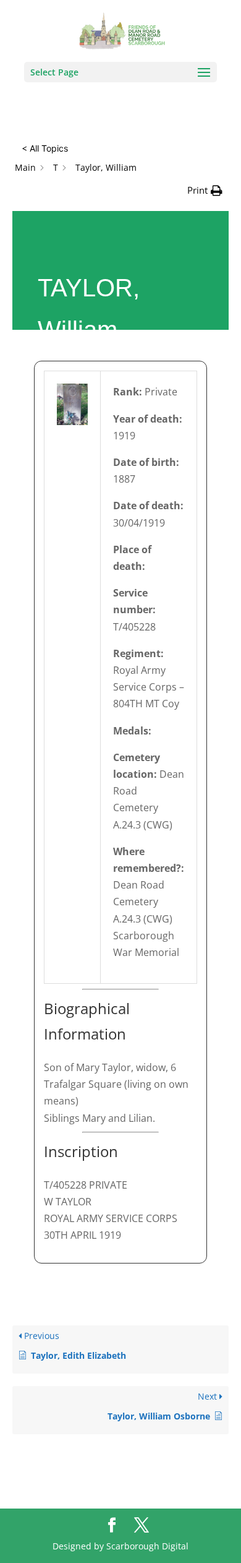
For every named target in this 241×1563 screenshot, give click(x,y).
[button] (204, 190)
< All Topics (45, 148)
